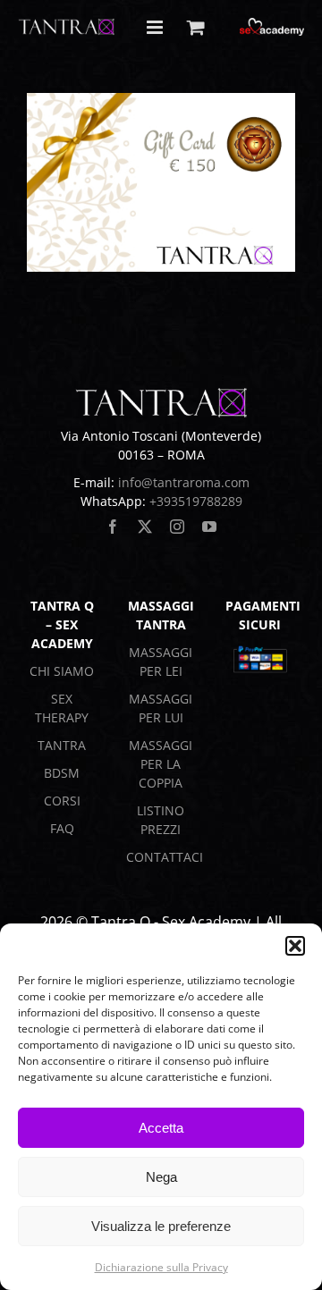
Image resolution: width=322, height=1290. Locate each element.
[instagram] (177, 526)
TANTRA (62, 745)
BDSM (62, 772)
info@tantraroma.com (184, 482)
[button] (295, 946)
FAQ (62, 828)
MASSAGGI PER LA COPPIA (160, 764)
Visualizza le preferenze (161, 1226)
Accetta (161, 1127)
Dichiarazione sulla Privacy (161, 1267)
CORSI (62, 800)
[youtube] (209, 526)
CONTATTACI (164, 856)
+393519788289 (195, 501)
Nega (161, 1177)
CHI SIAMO (62, 670)
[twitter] (145, 526)
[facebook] (113, 526)
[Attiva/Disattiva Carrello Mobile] (196, 27)
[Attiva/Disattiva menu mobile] (156, 27)
